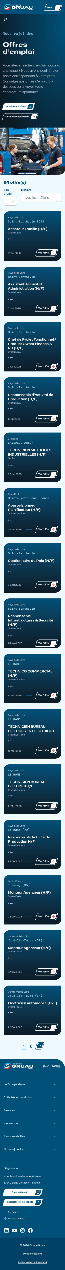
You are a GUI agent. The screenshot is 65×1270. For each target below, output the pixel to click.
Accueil (6, 19)
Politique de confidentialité (32, 1262)
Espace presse (16, 1218)
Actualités (13, 1212)
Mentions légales (32, 1253)
